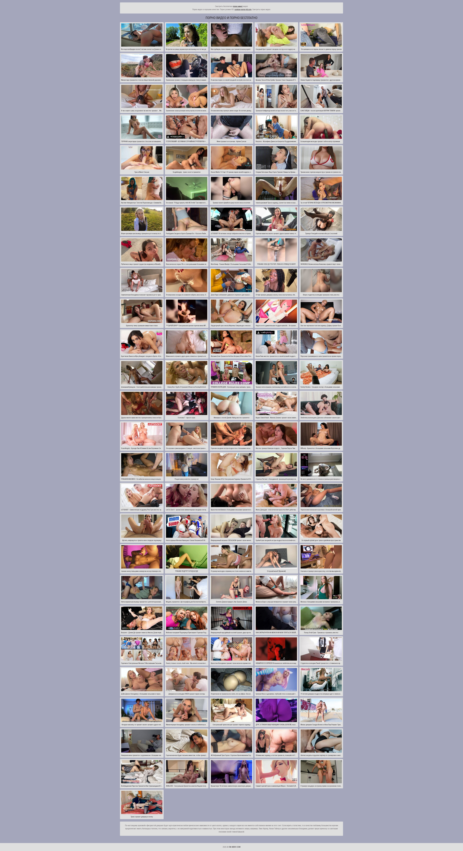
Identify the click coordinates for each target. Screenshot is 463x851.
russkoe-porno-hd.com (243, 9)
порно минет (238, 6)
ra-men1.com (234, 847)
